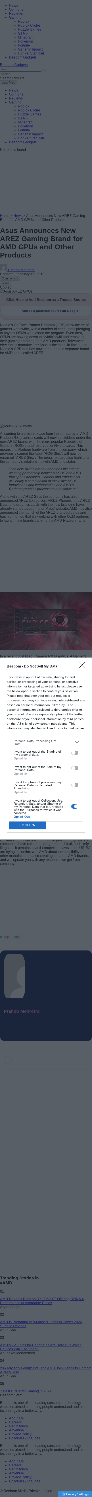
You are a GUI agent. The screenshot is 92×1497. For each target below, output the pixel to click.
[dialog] (46, 748)
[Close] (83, 666)
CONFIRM (27, 825)
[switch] (74, 753)
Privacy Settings (77, 1494)
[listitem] (46, 742)
